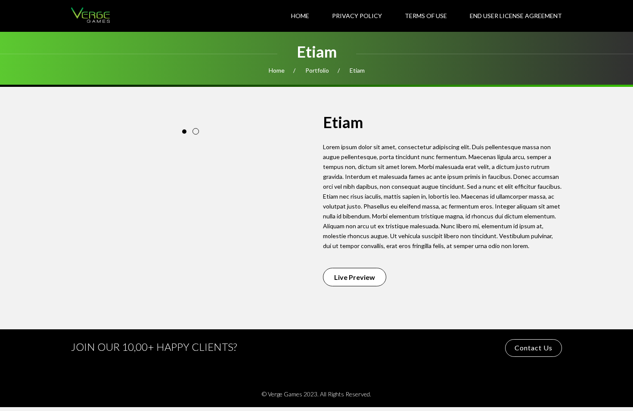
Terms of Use (426, 15)
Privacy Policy (357, 15)
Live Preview (354, 277)
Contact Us (533, 348)
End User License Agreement (516, 15)
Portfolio (317, 70)
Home (300, 15)
